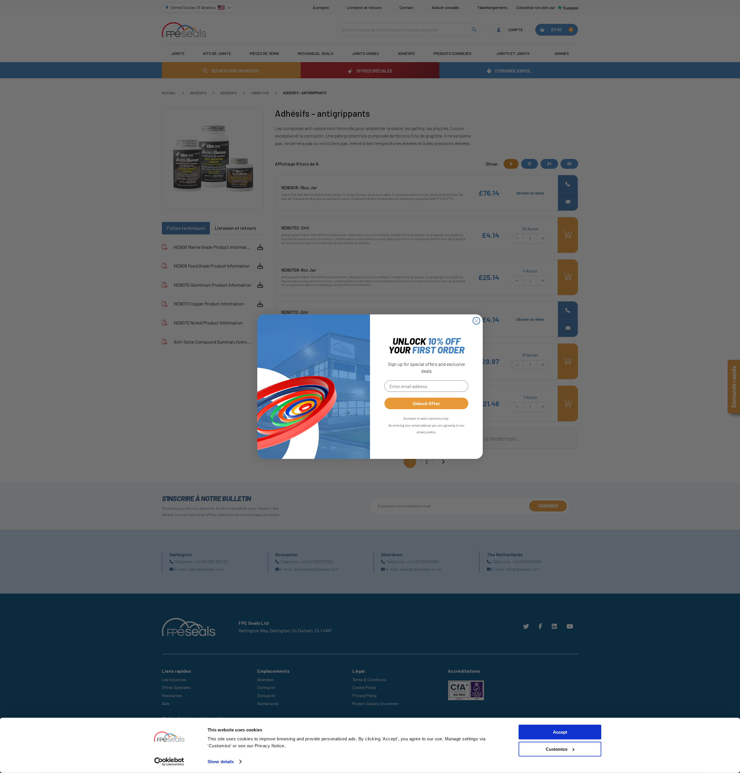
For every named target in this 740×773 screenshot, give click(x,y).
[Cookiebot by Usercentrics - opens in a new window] (169, 761)
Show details (221, 761)
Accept (560, 732)
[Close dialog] (476, 320)
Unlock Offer (426, 403)
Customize (556, 749)
